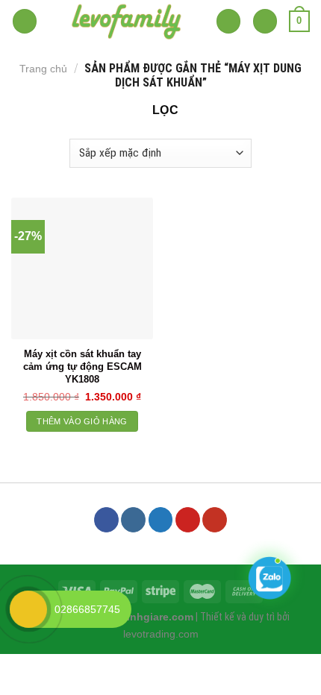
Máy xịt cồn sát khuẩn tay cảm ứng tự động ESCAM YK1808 (82, 366)
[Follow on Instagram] (133, 519)
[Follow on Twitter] (161, 519)
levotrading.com (161, 634)
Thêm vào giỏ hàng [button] (82, 421)
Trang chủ (43, 69)
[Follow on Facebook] (106, 519)
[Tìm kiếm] (228, 21)
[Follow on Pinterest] (187, 519)
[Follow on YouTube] (214, 519)
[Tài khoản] (265, 21)
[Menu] (25, 21)
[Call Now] (28, 609)
